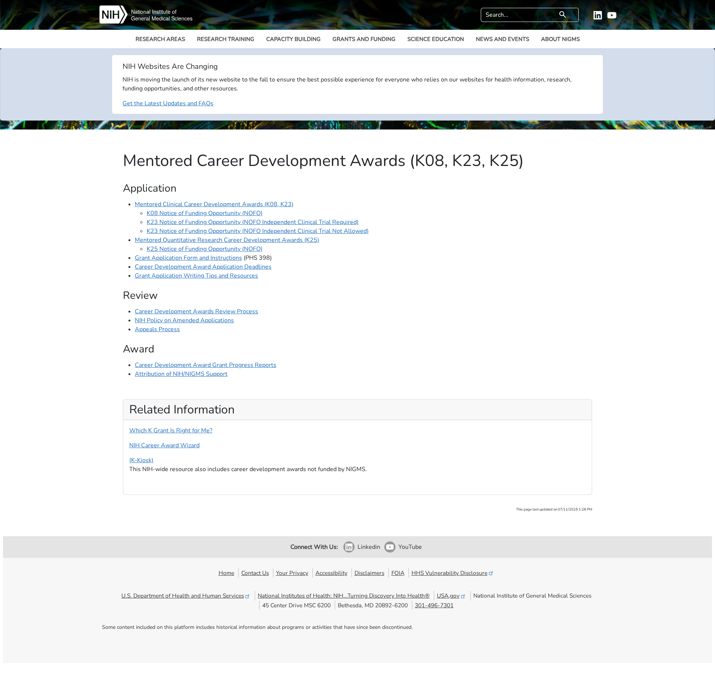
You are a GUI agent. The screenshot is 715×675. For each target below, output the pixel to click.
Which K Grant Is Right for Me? (170, 430)
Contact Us (255, 573)
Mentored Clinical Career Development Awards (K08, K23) (214, 204)
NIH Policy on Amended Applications (184, 320)
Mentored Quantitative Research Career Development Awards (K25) (227, 240)
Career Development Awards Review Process (196, 311)
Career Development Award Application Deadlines (203, 267)
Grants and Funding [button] (364, 39)
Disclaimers (369, 573)
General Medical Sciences (162, 18)
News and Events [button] (502, 39)
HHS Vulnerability (449, 573)
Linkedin (369, 547)
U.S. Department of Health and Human (182, 595)
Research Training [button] (225, 39)
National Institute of (154, 11)
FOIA (397, 573)
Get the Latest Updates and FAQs (168, 103)
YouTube (410, 547)
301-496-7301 (434, 605)
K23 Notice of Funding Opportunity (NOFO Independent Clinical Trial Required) (253, 222)
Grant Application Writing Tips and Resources (196, 276)
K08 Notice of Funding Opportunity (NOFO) (205, 213)
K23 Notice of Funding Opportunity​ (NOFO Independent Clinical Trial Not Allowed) (258, 231)
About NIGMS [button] (560, 39)
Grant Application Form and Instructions (188, 258)
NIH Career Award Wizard (164, 445)
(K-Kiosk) (141, 460)
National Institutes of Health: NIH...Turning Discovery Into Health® (344, 595)
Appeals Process (157, 329)
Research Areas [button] (160, 39)
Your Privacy (292, 573)
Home (226, 573)
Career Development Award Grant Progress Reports (205, 365)
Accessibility (331, 573)
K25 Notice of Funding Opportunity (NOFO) (205, 249)
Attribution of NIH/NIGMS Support (181, 374)
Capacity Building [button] (293, 39)
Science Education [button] (435, 39)
